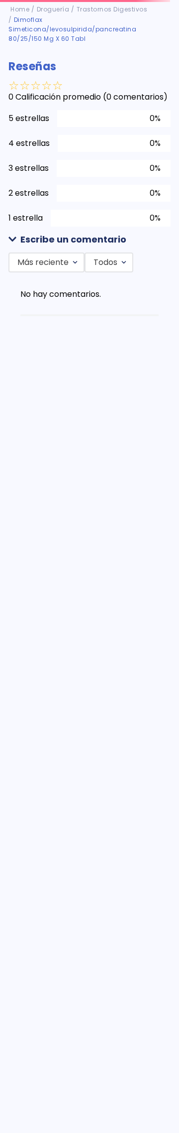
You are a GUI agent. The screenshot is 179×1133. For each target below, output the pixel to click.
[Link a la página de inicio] (19, 9)
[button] (89, 240)
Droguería (53, 9)
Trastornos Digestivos (112, 9)
